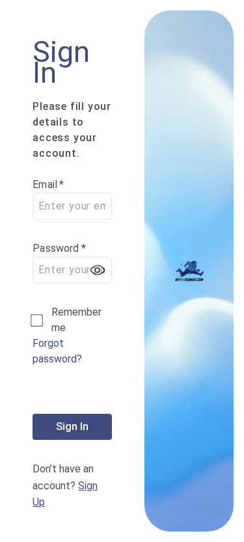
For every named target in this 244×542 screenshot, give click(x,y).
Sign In (72, 426)
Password (59, 248)
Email (48, 184)
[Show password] (97, 270)
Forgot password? (57, 351)
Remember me (76, 320)
